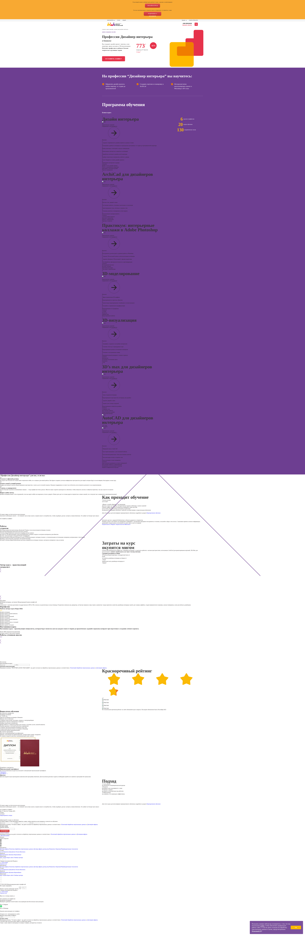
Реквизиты (52, 849)
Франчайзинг (17, 854)
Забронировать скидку (6, 815)
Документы (12, 852)
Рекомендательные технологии (69, 849)
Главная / (104, 29)
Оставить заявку (113, 59)
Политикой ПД (257, 931)
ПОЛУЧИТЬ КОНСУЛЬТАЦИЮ (7, 666)
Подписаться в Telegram (108, 524)
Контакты (22, 852)
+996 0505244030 (187, 23)
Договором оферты (101, 668)
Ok (296, 927)
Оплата (18, 852)
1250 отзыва (4, 862)
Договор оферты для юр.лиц (41, 849)
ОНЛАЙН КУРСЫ (152, 5)
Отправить (5, 831)
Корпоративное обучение (154, 513)
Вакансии (6, 852)
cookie (262, 925)
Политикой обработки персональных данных (82, 668)
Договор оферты (4, 849)
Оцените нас (3, 864)
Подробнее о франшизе (152, 14)
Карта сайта (10, 857)
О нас (118, 20)
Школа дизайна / (110, 29)
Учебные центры (18, 857)
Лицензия (58, 849)
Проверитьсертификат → (4, 772)
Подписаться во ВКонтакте (123, 524)
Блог (1, 857)
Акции (124, 20)
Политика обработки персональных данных (21, 849)
